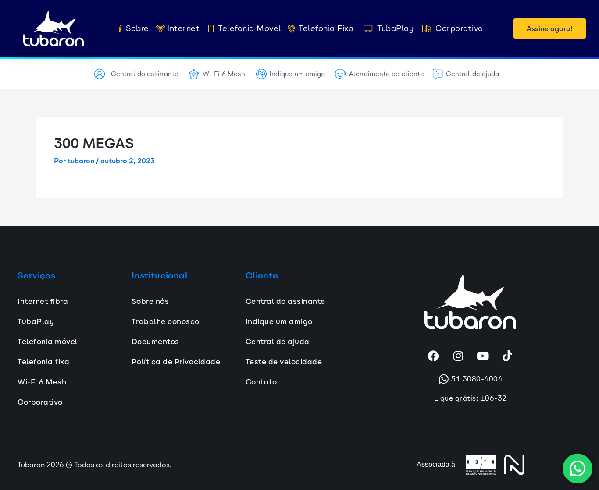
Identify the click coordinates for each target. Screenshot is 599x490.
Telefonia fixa (43, 362)
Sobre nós (150, 301)
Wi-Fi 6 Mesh (224, 74)
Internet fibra (43, 301)
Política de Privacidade (176, 362)
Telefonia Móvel (250, 28)
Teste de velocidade (284, 362)
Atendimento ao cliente (386, 74)
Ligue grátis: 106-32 (470, 398)
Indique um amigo (297, 74)
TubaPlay (395, 28)
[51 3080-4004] (443, 379)
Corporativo (459, 28)
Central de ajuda (472, 74)
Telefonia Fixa (326, 28)
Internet (183, 28)
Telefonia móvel (48, 341)
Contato (261, 382)
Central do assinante (144, 74)
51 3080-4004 (477, 378)
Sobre (137, 28)
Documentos (155, 341)
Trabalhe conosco (166, 321)
